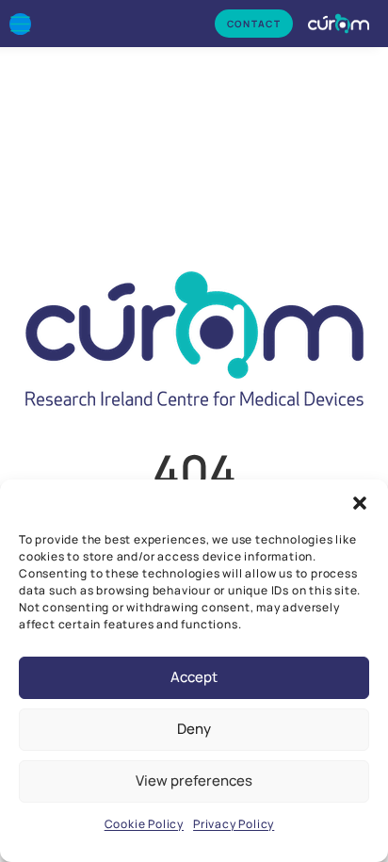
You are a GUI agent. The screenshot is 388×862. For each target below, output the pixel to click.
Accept (194, 677)
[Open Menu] (20, 24)
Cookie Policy (144, 824)
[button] (359, 503)
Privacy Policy (233, 824)
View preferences (194, 780)
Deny (194, 729)
